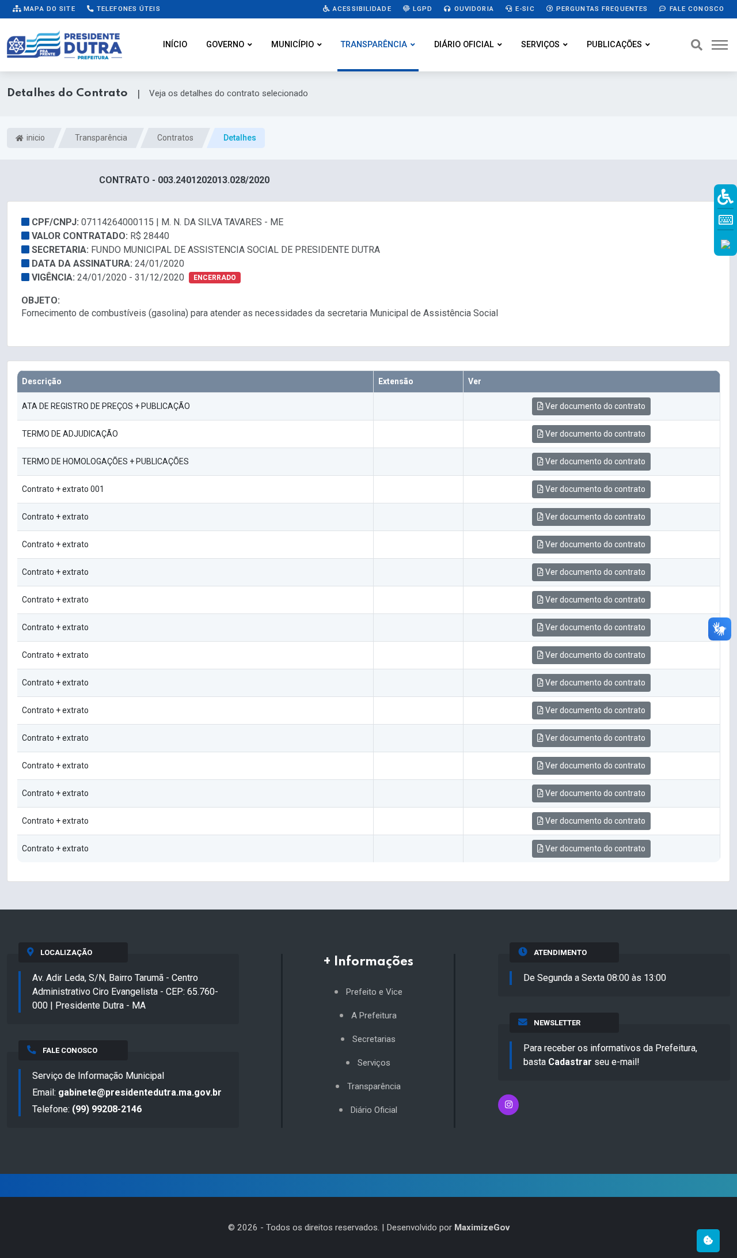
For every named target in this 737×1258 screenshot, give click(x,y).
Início (175, 45)
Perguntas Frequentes (601, 9)
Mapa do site (48, 9)
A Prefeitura (374, 1015)
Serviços (540, 45)
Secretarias (374, 1039)
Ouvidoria (473, 9)
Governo (225, 45)
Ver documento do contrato (594, 406)
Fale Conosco (695, 9)
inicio (35, 137)
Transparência (374, 45)
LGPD (422, 9)
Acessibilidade (361, 9)
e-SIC (524, 9)
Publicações (614, 45)
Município (292, 45)
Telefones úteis (127, 9)
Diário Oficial (464, 45)
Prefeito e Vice (374, 992)
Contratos (175, 137)
